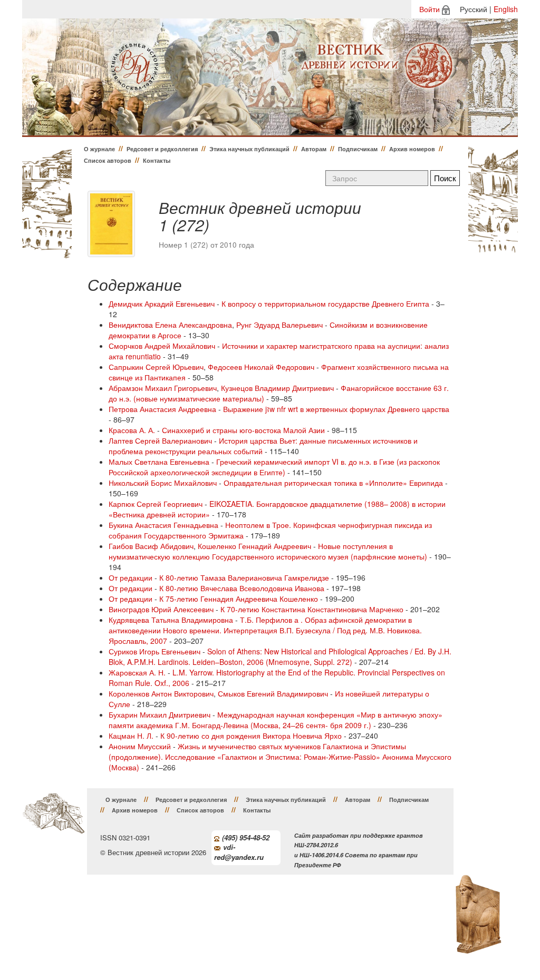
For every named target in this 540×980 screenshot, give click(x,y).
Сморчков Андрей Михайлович (162, 345)
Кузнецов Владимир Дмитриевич (277, 388)
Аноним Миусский (140, 746)
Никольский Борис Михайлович (163, 482)
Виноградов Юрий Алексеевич (161, 609)
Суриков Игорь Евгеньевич (154, 651)
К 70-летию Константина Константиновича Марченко (311, 609)
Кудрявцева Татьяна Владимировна (171, 619)
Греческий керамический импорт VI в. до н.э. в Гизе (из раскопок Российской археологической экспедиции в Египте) (274, 466)
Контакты (156, 160)
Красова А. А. (132, 430)
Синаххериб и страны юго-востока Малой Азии (243, 430)
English (506, 9)
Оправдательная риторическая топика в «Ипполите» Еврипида (333, 482)
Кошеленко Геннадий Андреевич (254, 546)
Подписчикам (358, 149)
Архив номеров (412, 149)
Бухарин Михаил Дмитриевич (159, 714)
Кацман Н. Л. (131, 735)
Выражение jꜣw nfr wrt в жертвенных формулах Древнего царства (336, 409)
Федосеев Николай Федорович (261, 366)
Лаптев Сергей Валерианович (160, 440)
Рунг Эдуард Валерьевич (279, 324)
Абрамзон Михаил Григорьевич (163, 388)
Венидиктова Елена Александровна (170, 324)
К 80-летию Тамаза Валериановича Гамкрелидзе (244, 577)
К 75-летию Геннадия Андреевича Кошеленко (238, 598)
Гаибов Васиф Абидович (151, 546)
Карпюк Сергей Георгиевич (155, 503)
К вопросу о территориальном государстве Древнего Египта (325, 303)
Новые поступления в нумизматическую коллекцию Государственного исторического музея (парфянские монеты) (268, 551)
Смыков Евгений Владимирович (273, 693)
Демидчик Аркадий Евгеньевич (162, 303)
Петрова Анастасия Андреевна (162, 409)
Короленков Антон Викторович (161, 693)
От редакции (130, 577)
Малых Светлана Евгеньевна (159, 461)
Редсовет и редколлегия (162, 149)
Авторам (313, 149)
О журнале (99, 149)
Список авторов (107, 160)
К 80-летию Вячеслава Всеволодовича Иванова (241, 588)
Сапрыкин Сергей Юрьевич (156, 366)
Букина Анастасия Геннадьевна (163, 525)
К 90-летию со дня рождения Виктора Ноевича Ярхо (251, 735)
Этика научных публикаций (249, 149)
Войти (429, 9)
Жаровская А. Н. (137, 672)
